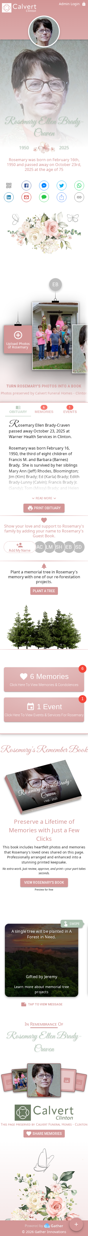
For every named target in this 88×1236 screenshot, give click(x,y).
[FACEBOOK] (26, 185)
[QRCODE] (9, 185)
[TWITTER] (61, 185)
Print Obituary (47, 508)
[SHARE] (61, 197)
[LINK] (79, 197)
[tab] (18, 409)
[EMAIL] (26, 197)
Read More (44, 498)
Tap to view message (45, 1004)
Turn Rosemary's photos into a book (44, 386)
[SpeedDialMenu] (76, 1224)
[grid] (44, 338)
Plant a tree (44, 591)
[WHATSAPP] (79, 185)
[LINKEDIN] (9, 197)
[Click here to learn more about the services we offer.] (44, 1113)
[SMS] (44, 197)
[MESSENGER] (44, 185)
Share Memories (47, 1134)
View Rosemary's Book (44, 882)
